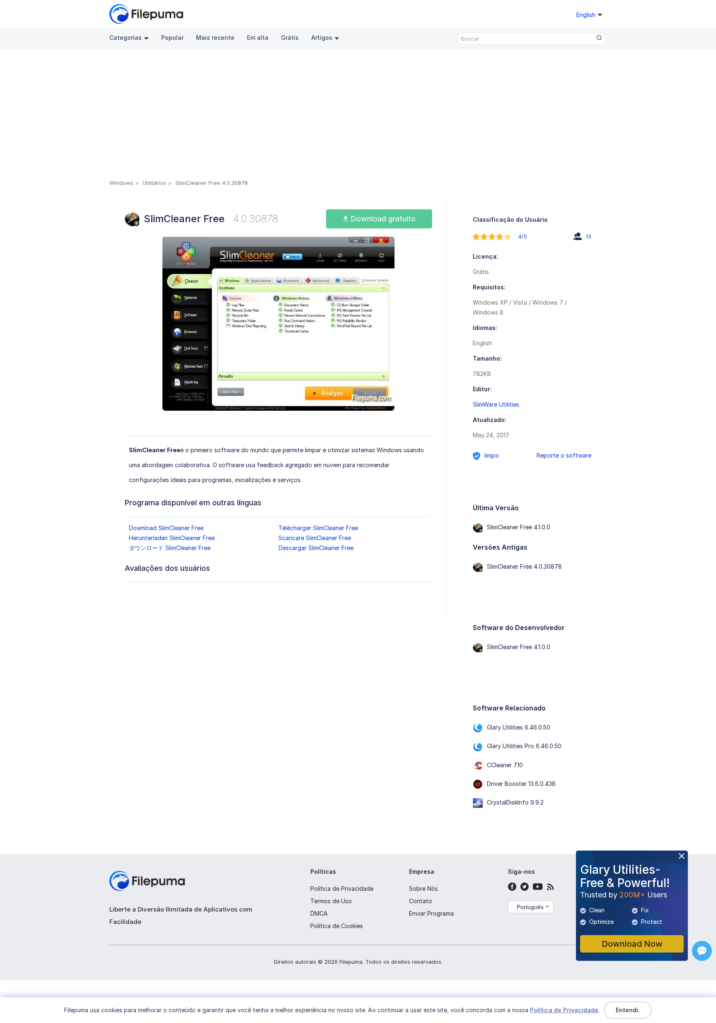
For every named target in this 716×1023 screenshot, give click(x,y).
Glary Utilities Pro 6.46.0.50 (524, 745)
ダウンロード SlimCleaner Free (169, 547)
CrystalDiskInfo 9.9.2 (515, 802)
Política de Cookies (336, 925)
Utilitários (154, 182)
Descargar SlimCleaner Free (315, 547)
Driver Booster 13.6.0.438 (521, 783)
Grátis (290, 37)
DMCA (319, 913)
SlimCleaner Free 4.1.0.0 (518, 527)
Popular (172, 37)
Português (530, 907)
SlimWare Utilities (496, 404)
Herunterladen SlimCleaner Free (172, 537)
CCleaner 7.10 (505, 764)
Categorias (125, 37)
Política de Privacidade (341, 888)
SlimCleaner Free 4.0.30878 (524, 566)
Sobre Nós (423, 888)
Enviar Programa (431, 913)
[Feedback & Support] (702, 951)
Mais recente (215, 37)
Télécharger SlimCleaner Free (318, 527)
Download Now (632, 944)
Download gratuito (382, 218)
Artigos (321, 37)
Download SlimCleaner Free (166, 527)
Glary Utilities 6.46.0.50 (518, 727)
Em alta (257, 37)
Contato (420, 900)
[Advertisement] (358, 116)
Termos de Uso (331, 900)
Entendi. (628, 1009)
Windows (121, 182)
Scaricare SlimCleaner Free (314, 537)
